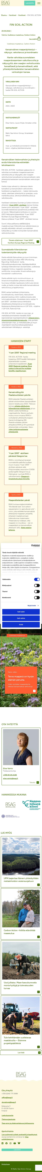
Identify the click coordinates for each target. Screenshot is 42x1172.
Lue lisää (21, 1053)
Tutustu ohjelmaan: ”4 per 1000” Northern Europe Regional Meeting (21, 241)
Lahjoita (30, 3)
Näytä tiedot (32, 605)
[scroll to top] (36, 1164)
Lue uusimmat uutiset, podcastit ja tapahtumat (19, 1134)
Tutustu (33, 782)
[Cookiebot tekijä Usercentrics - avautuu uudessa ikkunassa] (31, 545)
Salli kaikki (21, 612)
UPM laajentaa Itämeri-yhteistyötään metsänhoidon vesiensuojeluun (21, 879)
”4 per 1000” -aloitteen (17, 205)
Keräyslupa (6, 1164)
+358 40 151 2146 (10, 775)
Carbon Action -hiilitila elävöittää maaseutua (19, 931)
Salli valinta (21, 618)
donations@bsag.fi (9, 1102)
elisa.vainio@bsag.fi (10, 778)
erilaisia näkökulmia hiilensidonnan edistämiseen (19, 407)
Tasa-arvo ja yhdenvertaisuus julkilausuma (18, 1123)
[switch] (37, 585)
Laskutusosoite (7, 1115)
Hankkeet (12, 15)
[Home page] (21, 1074)
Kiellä (21, 624)
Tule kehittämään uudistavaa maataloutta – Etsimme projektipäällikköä (17, 1040)
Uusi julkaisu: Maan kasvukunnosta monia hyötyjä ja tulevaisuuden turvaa (20, 985)
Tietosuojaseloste (8, 1119)
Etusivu (4, 15)
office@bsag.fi (7, 1097)
